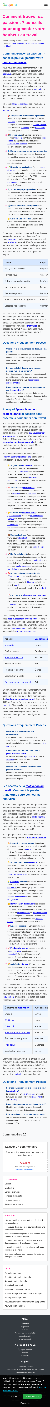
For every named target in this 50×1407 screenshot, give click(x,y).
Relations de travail (14, 657)
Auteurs (25, 1330)
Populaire (25, 1327)
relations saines (29, 513)
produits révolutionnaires (17, 896)
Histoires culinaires (13, 1200)
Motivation (10, 645)
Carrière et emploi (12, 1192)
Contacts (25, 1356)
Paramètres (25, 1403)
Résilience (9, 1020)
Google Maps (13, 899)
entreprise (38, 560)
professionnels (21, 585)
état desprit (13, 239)
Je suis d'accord (32, 1396)
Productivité (11, 1044)
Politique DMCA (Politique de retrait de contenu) (25, 1369)
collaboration (12, 525)
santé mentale (38, 547)
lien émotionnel (29, 1094)
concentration (15, 951)
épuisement (9, 997)
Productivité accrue (19, 948)
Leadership (9, 1188)
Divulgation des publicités (25, 1372)
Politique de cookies (25, 1366)
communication (39, 125)
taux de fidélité (13, 569)
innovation (31, 493)
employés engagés (24, 566)
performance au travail (16, 753)
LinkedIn (30, 582)
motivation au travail (36, 838)
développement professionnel (19, 699)
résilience (32, 862)
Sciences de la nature (14, 1204)
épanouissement (14, 516)
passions (11, 122)
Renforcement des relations (22, 904)
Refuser (14, 1396)
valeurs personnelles (25, 631)
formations (11, 604)
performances (28, 487)
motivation (38, 89)
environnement (23, 913)
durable (25, 964)
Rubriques (25, 1324)
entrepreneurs (13, 182)
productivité (30, 756)
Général (8, 1184)
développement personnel (34, 595)
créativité (16, 493)
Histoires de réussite (13, 1196)
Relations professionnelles (17, 1032)
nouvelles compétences (17, 144)
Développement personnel (18, 682)
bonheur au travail (15, 62)
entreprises (12, 887)
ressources (40, 127)
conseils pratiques (20, 104)
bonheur (7, 74)
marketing (25, 127)
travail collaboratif (40, 913)
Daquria (10, 5)
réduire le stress (24, 538)
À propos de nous (25, 1350)
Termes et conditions (25, 1336)
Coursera (18, 138)
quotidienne (17, 390)
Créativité (14, 881)
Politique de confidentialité (25, 1333)
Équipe (25, 1353)
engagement (36, 1097)
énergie (28, 849)
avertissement (25, 1339)
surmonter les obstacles (17, 874)
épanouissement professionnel (18, 442)
